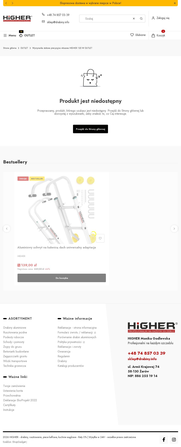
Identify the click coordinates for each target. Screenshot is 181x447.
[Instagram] (174, 439)
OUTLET (29, 35)
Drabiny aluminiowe (14, 328)
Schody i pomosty (13, 342)
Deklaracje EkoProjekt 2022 (20, 400)
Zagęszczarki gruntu (15, 356)
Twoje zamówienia (14, 386)
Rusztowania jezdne (15, 332)
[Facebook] (164, 439)
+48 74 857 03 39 (58, 15)
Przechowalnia (12, 395)
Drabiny (62, 361)
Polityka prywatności (70, 342)
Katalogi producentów (71, 366)
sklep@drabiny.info (58, 22)
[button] (174, 3)
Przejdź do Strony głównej (90, 129)
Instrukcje (8, 410)
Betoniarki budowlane (16, 351)
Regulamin (64, 356)
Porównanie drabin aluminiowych (77, 337)
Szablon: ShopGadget (14, 442)
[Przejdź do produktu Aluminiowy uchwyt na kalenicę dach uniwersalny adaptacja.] (61, 209)
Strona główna (9, 48)
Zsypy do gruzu (12, 347)
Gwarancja (64, 351)
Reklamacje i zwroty (69, 347)
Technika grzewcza (14, 366)
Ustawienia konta (13, 391)
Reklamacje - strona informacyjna (77, 328)
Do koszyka (62, 278)
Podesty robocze (13, 337)
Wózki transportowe (15, 361)
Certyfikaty (9, 405)
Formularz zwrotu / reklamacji (76, 332)
